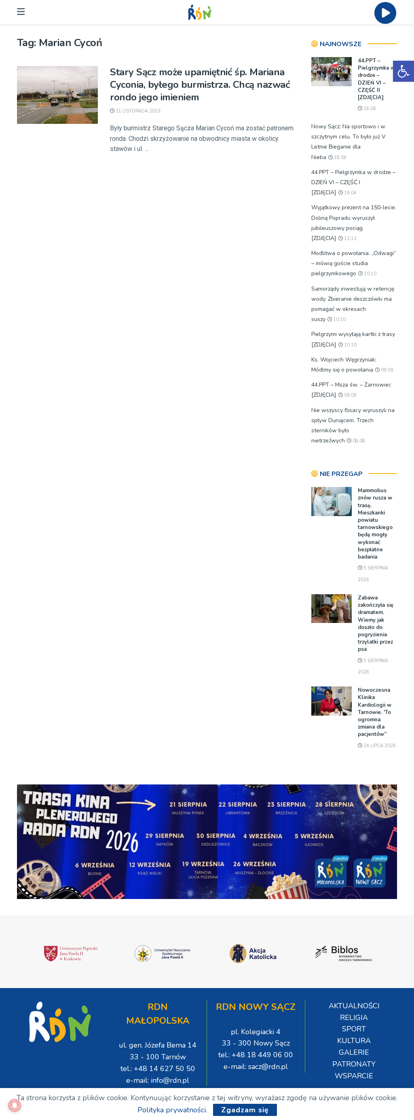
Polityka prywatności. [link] (172, 1110)
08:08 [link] (358, 441)
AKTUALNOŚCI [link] (354, 1006)
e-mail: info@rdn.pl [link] (157, 1080)
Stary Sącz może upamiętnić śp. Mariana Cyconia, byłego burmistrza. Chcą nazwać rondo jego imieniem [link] (199, 85)
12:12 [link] (350, 239)
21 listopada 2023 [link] (137, 111)
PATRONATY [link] (354, 1064)
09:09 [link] (386, 370)
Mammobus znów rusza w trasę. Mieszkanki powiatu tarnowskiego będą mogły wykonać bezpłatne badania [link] (375, 524)
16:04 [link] (350, 193)
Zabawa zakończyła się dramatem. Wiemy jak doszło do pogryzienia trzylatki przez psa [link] (375, 623)
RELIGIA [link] (354, 1017)
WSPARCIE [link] (354, 1076)
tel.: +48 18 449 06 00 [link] (255, 1055)
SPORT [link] (354, 1029)
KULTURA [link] (354, 1041)
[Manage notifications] (14, 1105)
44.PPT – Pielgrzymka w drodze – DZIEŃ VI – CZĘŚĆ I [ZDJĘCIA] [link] (353, 182)
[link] (403, 71)
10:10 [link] (369, 274)
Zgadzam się (245, 1110)
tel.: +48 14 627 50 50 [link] (157, 1068)
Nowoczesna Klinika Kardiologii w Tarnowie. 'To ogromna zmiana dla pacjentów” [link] (374, 712)
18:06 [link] (369, 109)
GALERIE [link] (354, 1052)
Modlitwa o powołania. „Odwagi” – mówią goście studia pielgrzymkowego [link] (353, 263)
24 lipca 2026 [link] (379, 746)
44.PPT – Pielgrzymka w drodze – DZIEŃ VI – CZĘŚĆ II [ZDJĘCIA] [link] (376, 79)
